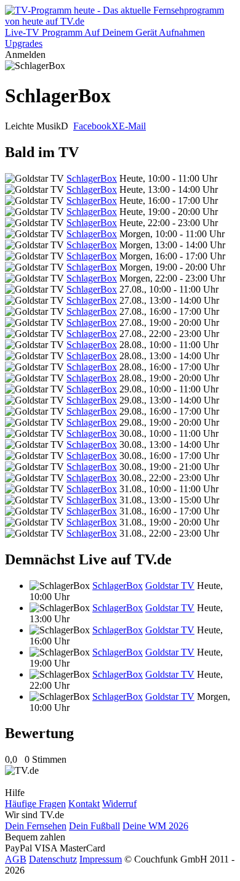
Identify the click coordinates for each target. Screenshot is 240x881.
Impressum (100, 859)
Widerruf (119, 803)
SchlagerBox (91, 178)
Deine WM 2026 (155, 826)
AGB (15, 859)
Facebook (92, 126)
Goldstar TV (169, 585)
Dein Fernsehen (35, 826)
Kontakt (84, 803)
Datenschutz (53, 859)
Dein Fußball (94, 826)
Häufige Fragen (35, 803)
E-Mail (132, 126)
